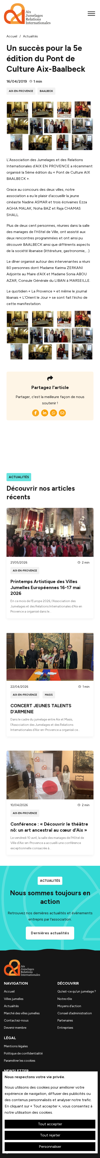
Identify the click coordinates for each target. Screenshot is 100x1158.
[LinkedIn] (44, 412)
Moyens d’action (69, 1006)
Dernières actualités (50, 933)
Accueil (9, 991)
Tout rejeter (50, 1135)
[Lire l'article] (50, 532)
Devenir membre (15, 1027)
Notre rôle (64, 999)
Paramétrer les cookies (19, 1060)
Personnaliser (50, 1146)
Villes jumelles (13, 999)
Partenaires (65, 1020)
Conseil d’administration (74, 1013)
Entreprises (65, 1027)
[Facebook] (35, 412)
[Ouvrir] (91, 13)
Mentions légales (16, 1046)
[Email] (62, 412)
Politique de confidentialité (23, 1053)
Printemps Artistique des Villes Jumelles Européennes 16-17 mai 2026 (45, 587)
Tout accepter (50, 1124)
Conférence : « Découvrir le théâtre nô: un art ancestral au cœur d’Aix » (49, 827)
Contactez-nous (16, 1020)
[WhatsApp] (53, 412)
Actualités (11, 1006)
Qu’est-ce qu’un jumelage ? (76, 991)
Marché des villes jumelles (22, 1013)
